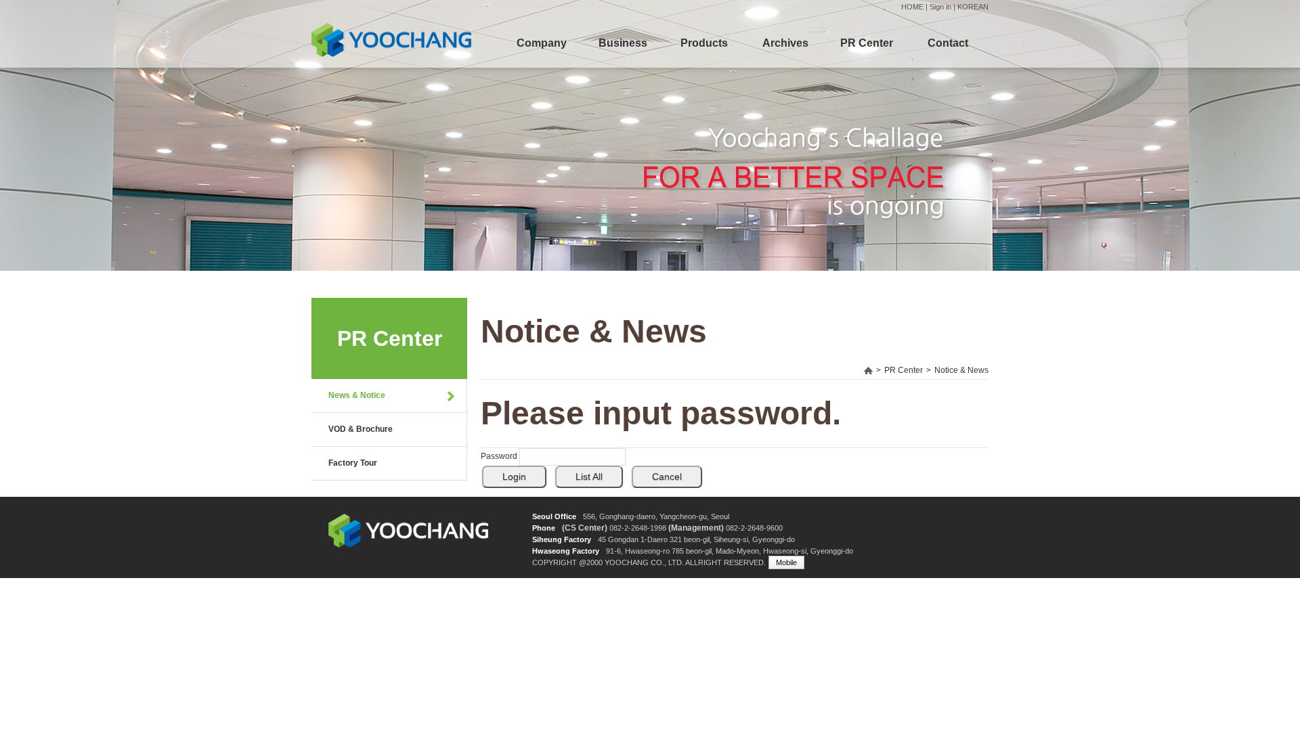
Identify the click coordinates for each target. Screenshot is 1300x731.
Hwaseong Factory (565, 551)
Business (623, 43)
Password (499, 456)
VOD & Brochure (360, 429)
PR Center (866, 43)
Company (542, 43)
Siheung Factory (561, 539)
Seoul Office (554, 516)
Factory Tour (352, 463)
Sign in (940, 7)
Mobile (786, 562)
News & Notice (356, 395)
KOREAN (973, 7)
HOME (912, 7)
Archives (785, 43)
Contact (948, 43)
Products (704, 43)
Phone (543, 528)
